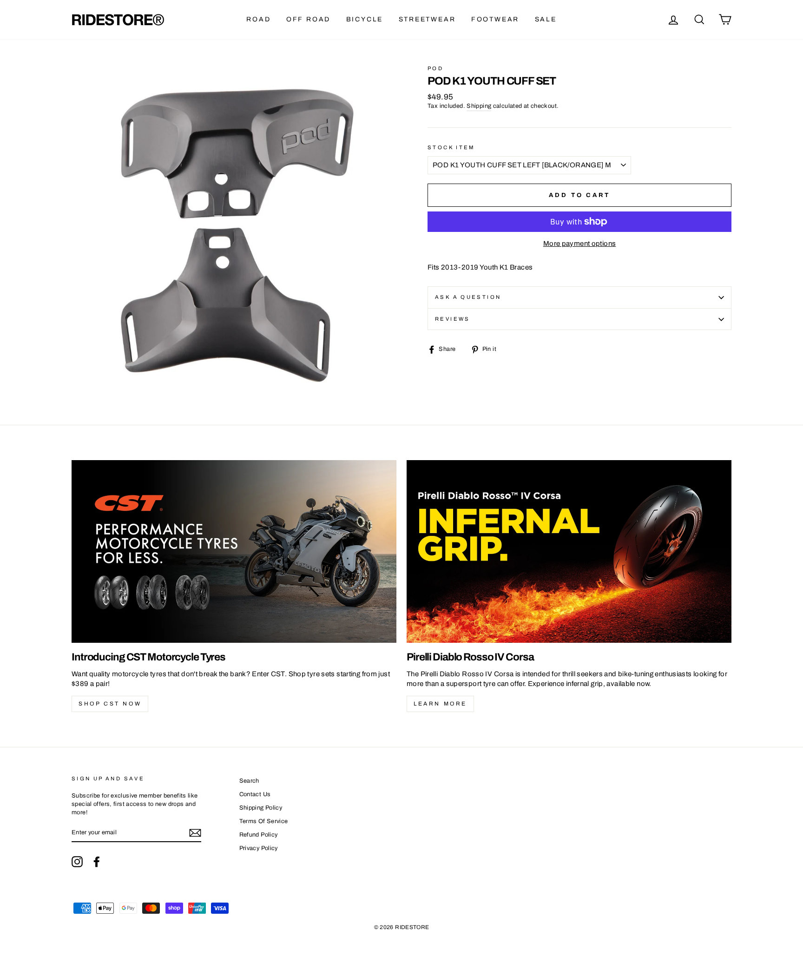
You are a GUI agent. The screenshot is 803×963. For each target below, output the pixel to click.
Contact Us (255, 794)
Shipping (479, 106)
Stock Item (451, 147)
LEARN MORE (440, 703)
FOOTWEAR (495, 19)
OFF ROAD (308, 19)
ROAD (258, 19)
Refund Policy (258, 834)
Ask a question (468, 297)
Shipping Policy (261, 808)
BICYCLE (364, 19)
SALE (546, 19)
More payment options (579, 243)
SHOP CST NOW (110, 703)
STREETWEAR (427, 19)
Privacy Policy (258, 848)
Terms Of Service (263, 821)
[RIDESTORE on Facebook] (96, 861)
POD (435, 68)
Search (249, 781)
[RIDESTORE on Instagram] (77, 861)
